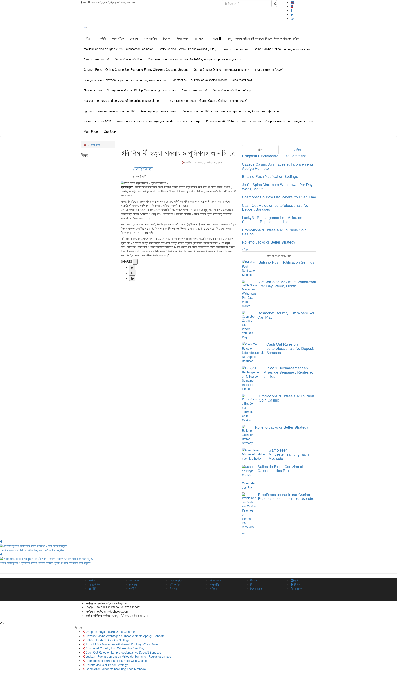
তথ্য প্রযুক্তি (150, 38)
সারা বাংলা (199, 38)
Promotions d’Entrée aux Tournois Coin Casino (274, 232)
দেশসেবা (143, 168)
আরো (216, 38)
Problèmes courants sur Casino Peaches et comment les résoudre (286, 496)
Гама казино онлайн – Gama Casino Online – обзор (216, 90)
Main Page (91, 131)
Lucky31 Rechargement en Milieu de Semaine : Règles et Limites (272, 219)
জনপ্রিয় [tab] (297, 149)
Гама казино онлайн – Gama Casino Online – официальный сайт (266, 49)
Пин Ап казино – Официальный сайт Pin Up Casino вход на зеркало (130, 90)
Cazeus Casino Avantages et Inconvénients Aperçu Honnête (278, 166)
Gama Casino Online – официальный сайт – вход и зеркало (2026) (238, 69)
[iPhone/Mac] (292, 2)
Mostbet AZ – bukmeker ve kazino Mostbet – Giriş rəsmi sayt (212, 80)
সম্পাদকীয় (214, 584)
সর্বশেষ (245, 249)
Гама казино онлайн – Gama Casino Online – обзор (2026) (208, 100)
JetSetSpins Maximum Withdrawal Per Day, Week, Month (277, 186)
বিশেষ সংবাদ (182, 38)
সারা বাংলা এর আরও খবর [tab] (279, 256)
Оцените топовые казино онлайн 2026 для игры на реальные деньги (195, 59)
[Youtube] (292, 6)
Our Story (110, 131)
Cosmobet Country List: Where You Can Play (279, 197)
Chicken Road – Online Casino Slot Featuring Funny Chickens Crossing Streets (136, 69)
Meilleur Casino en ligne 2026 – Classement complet (118, 49)
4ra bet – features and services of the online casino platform (123, 100)
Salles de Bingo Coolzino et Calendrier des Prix (280, 468)
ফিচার (253, 584)
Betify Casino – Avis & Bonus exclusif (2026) (187, 49)
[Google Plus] (292, 19)
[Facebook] (291, 10)
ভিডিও (296, 584)
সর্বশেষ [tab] (260, 149)
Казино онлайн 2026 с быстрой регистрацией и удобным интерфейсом (231, 111)
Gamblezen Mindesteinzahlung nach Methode (289, 454)
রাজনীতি (102, 38)
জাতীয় (87, 38)
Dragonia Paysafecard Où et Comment (274, 155)
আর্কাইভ (297, 588)
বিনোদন (166, 38)
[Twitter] (292, 14)
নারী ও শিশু (175, 584)
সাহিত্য (213, 588)
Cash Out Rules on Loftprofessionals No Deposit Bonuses (275, 207)
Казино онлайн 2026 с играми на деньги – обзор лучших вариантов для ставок (259, 121)
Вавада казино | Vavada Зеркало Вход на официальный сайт (125, 80)
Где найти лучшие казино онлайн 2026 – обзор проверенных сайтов (130, 111)
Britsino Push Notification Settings (270, 176)
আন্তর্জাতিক (118, 38)
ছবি (296, 580)
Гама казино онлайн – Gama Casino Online (113, 59)
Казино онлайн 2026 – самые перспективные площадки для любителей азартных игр (142, 121)
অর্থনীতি (133, 588)
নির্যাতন (253, 580)
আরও (244, 533)
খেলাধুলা (134, 38)
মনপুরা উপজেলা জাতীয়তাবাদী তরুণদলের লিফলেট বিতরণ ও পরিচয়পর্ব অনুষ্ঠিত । (264, 38)
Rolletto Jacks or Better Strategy (268, 242)
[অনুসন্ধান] (274, 3)
